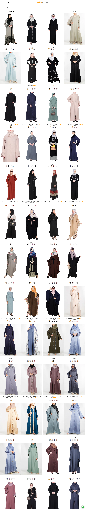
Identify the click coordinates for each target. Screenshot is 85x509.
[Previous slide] (1, 29)
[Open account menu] (73, 2)
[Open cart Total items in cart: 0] (76, 2)
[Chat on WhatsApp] (82, 506)
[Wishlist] (75, 2)
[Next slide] (19, 29)
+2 (36, 244)
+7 (15, 49)
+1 (57, 49)
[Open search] (8, 2)
